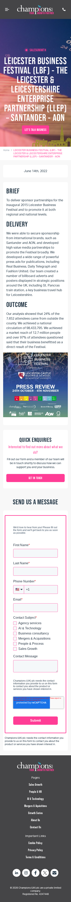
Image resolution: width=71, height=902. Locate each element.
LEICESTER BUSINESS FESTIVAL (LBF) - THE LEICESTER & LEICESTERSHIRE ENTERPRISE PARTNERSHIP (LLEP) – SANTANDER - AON (37, 153)
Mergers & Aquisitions (35, 806)
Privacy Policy (35, 850)
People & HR (35, 791)
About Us (35, 820)
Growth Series (35, 813)
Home (6, 150)
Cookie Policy (35, 843)
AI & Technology (35, 798)
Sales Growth (35, 784)
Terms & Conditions (35, 857)
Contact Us (35, 827)
